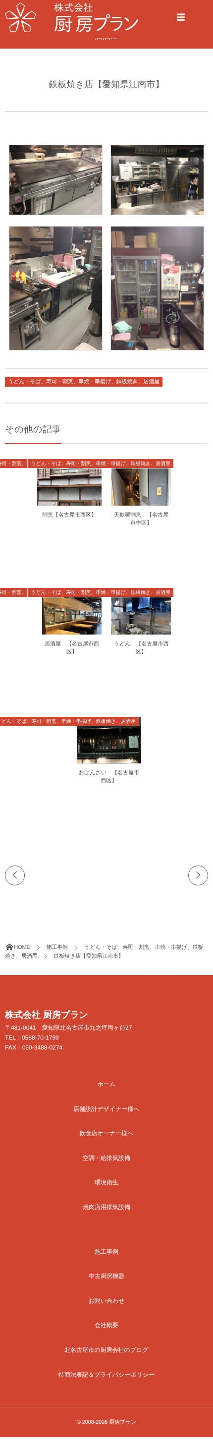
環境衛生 (106, 1182)
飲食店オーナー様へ (107, 1133)
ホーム (107, 1084)
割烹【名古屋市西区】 (69, 515)
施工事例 (106, 1251)
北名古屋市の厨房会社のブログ (106, 1349)
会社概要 (106, 1325)
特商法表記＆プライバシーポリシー (106, 1374)
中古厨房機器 (106, 1276)
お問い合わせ (106, 1300)
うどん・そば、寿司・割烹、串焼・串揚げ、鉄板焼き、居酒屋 (84, 382)
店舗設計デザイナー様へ (106, 1108)
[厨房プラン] (71, 17)
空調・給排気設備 (106, 1158)
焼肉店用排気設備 (106, 1207)
